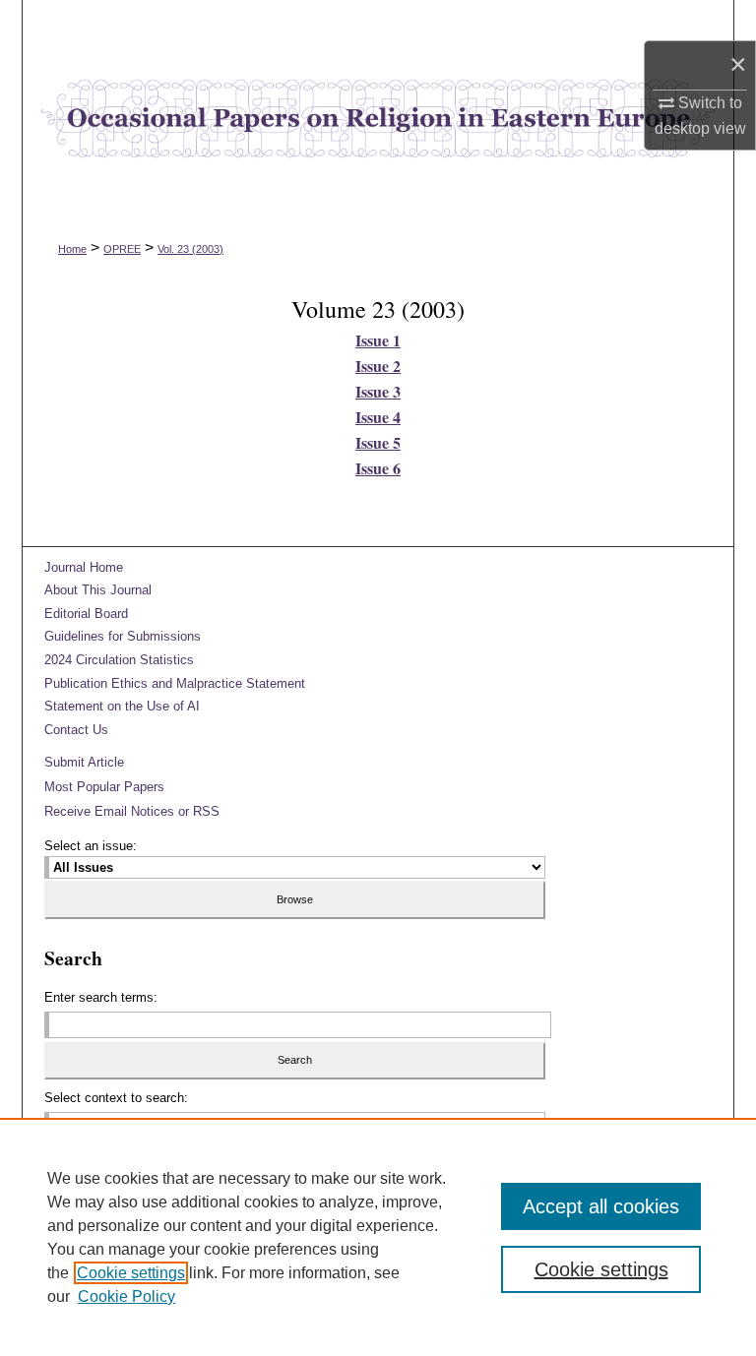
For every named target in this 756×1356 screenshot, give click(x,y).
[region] (378, 1237)
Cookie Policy (126, 1296)
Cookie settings (131, 1272)
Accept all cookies (601, 1206)
